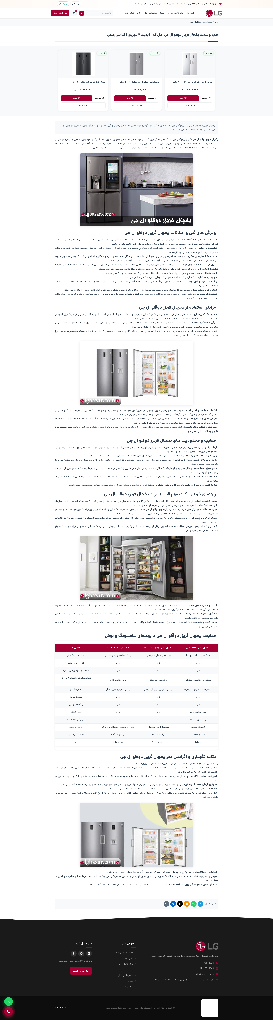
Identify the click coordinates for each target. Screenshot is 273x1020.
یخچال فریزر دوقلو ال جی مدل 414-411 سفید (192, 82)
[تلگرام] (200, 904)
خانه (216, 22)
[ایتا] (187, 904)
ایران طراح (59, 1008)
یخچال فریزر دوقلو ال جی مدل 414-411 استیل (139, 82)
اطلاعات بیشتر (190, 105)
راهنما (162, 13)
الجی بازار (190, 13)
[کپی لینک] (166, 904)
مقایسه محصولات (124, 952)
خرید (182, 98)
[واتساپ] (194, 904)
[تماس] (8, 1011)
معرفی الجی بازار (150, 13)
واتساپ (62, 4)
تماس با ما (129, 13)
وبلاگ (139, 13)
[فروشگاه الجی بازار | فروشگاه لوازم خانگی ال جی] (214, 13)
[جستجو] (81, 13)
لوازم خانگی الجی (176, 13)
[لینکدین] (173, 904)
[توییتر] (180, 904)
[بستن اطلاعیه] (53, 4)
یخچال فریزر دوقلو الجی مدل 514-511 (89, 82)
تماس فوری (78, 971)
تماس (74, 4)
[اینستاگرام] (89, 954)
